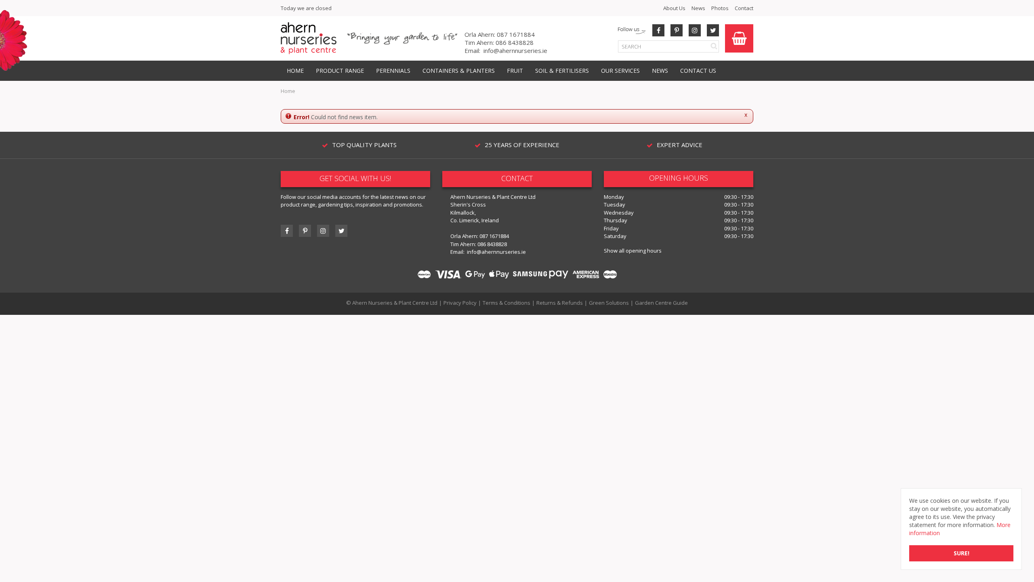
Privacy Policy (460, 302)
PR (676, 30)
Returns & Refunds (559, 302)
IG (323, 231)
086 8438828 (515, 42)
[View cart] (739, 38)
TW (713, 30)
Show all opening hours (633, 250)
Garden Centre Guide (661, 302)
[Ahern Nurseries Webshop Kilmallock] (308, 38)
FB (658, 30)
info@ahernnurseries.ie (515, 50)
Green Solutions (609, 302)
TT (341, 231)
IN (695, 30)
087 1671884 (516, 34)
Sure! (961, 553)
